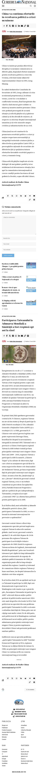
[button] (3, 5)
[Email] (22, 25)
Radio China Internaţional (16, 31)
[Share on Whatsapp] (16, 25)
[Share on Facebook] (6, 25)
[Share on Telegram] (30, 196)
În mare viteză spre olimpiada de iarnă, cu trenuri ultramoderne (11, 290)
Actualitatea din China (9, 10)
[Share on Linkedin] (19, 25)
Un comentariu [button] (31, 689)
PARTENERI (25, 745)
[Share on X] (9, 25)
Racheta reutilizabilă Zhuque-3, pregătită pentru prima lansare (12, 266)
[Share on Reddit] (25, 196)
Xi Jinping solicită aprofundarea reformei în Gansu (12, 303)
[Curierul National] (19, 2)
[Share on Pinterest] (12, 25)
